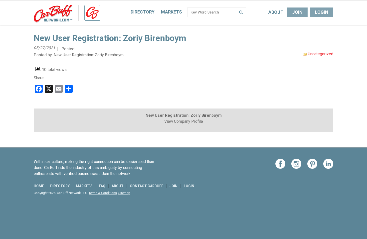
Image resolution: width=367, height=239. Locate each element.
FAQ (102, 186)
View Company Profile (183, 121)
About (275, 12)
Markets (171, 11)
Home (39, 186)
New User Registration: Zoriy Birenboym (89, 54)
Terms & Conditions (103, 193)
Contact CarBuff (146, 186)
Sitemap (124, 193)
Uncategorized (320, 54)
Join (297, 12)
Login (321, 12)
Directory (143, 11)
